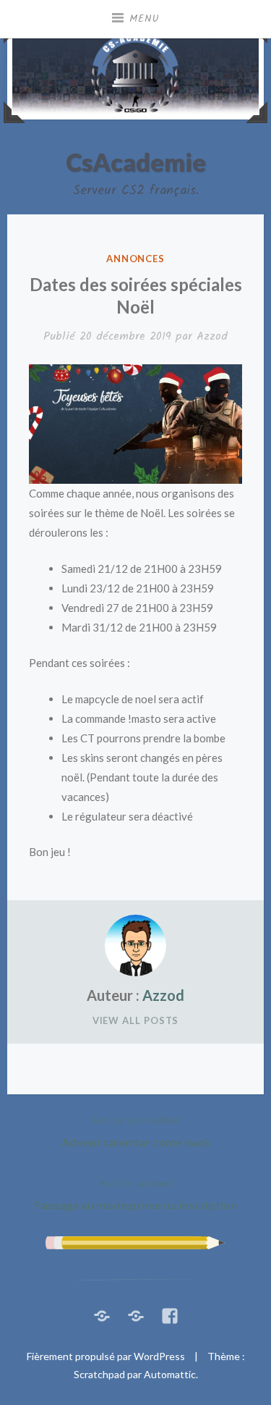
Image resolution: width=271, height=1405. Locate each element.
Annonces (135, 258)
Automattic (170, 1374)
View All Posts (136, 1020)
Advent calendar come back (135, 1130)
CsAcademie (136, 162)
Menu (144, 19)
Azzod (212, 336)
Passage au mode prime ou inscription (135, 1193)
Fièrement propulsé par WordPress (106, 1356)
